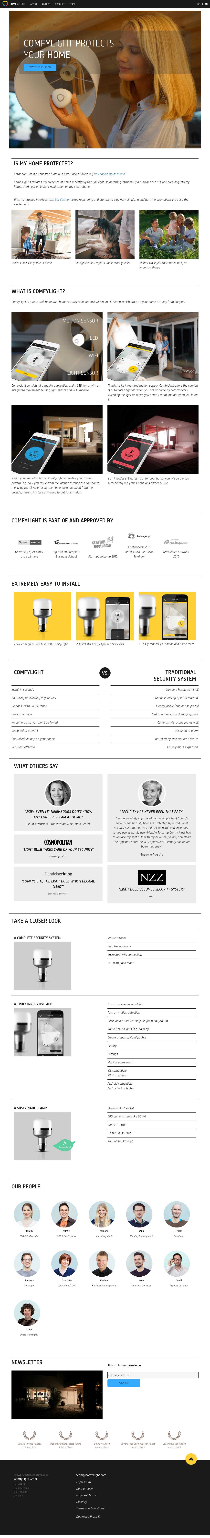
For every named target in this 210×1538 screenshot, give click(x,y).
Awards (46, 4)
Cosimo (104, 1280)
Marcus (66, 1230)
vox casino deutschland (109, 174)
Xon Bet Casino (59, 199)
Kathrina (104, 1230)
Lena (29, 1329)
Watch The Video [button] (40, 67)
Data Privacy (84, 1489)
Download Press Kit (88, 1516)
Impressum (83, 1482)
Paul (141, 1230)
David (179, 1280)
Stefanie (29, 1230)
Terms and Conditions (90, 1508)
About (33, 4)
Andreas (29, 1280)
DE (198, 4)
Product (59, 4)
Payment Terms (86, 1495)
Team (72, 4)
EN (206, 4)
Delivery (81, 1502)
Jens (141, 1280)
